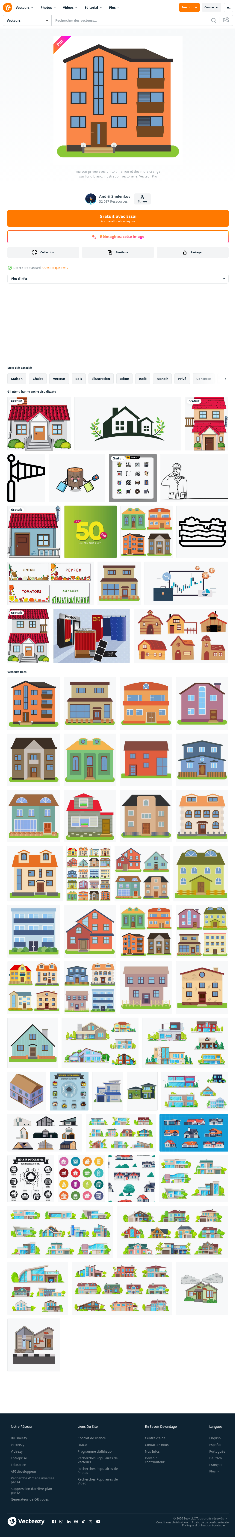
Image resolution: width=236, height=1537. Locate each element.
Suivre (140, 201)
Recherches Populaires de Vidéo (96, 1481)
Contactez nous (154, 1444)
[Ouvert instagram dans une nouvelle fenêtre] (61, 1521)
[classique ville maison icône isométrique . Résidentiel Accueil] (26, 1091)
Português (214, 1451)
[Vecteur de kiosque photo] (91, 636)
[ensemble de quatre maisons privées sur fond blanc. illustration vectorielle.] (146, 532)
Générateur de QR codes (29, 1499)
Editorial (91, 7)
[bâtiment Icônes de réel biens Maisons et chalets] (121, 1133)
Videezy (16, 1451)
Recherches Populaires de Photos (96, 1470)
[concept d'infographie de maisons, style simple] (30, 1178)
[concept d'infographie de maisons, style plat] (69, 1091)
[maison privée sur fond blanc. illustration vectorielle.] (146, 987)
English (212, 1438)
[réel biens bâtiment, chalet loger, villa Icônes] (37, 1288)
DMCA (81, 1444)
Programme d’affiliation (94, 1451)
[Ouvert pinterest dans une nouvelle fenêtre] (76, 1521)
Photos (46, 7)
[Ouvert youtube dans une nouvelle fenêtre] (98, 1521)
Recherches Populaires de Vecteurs (96, 1460)
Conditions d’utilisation (168, 1522)
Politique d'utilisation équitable (200, 1525)
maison (17, 378)
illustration (101, 378)
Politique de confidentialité (206, 1522)
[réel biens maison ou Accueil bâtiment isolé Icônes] (193, 1178)
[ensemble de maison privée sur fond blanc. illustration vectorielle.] (88, 873)
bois (78, 378)
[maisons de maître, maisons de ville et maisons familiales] (194, 1091)
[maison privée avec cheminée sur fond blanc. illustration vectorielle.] (32, 1043)
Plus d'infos (19, 279)
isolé (143, 378)
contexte (203, 378)
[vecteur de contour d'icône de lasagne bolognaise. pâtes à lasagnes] (202, 532)
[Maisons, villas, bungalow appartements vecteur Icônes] (60, 1232)
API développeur (23, 1471)
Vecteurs (23, 7)
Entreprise (18, 1458)
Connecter (208, 7)
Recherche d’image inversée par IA (25, 1480)
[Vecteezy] (7, 7)
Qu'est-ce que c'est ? (55, 268)
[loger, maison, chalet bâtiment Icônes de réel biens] (172, 1232)
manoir (162, 378)
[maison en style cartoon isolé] (39, 423)
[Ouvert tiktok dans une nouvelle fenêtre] (83, 1521)
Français (212, 1465)
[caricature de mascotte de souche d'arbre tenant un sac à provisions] (77, 478)
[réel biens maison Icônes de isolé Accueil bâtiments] (122, 1288)
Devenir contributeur (152, 1460)
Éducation (18, 1465)
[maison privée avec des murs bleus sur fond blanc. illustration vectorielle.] (202, 760)
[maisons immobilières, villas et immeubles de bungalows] (185, 1043)
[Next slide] (217, 378)
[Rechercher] (210, 20)
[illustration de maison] (202, 1288)
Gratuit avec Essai (116, 218)
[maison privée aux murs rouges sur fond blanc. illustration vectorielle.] (90, 931)
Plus (112, 7)
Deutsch (212, 1458)
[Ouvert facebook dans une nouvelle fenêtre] (54, 1521)
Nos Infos (149, 1451)
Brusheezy (18, 1438)
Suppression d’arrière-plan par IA (31, 1491)
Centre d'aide (152, 1438)
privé (182, 378)
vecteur (59, 378)
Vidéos (68, 7)
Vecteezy (17, 1444)
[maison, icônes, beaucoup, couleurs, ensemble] (81, 1178)
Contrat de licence (90, 1438)
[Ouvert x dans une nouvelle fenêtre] (91, 1521)
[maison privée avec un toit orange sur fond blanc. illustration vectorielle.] (202, 816)
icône (124, 378)
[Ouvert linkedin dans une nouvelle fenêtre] (69, 1521)
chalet (38, 378)
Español (212, 1444)
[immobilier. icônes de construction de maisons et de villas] (100, 1043)
